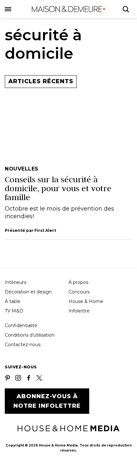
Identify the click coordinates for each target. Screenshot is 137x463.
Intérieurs (15, 282)
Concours (79, 292)
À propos (78, 282)
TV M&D (14, 311)
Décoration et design (28, 292)
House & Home (85, 301)
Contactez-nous (22, 344)
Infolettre (79, 311)
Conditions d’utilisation (29, 335)
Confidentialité (21, 325)
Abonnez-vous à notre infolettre (47, 401)
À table (12, 301)
